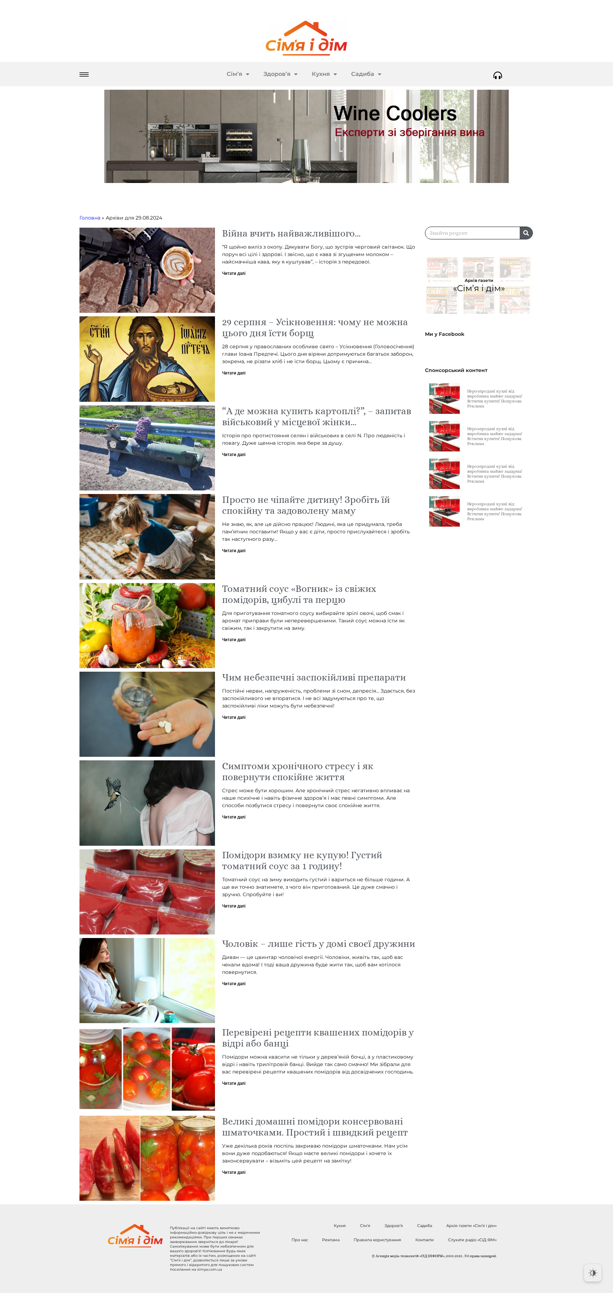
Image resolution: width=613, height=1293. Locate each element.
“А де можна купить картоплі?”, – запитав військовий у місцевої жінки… (316, 416)
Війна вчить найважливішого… (291, 233)
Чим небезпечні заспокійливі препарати (314, 677)
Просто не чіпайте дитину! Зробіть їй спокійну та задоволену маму (306, 505)
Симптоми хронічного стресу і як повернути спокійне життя (298, 771)
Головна (89, 218)
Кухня (321, 74)
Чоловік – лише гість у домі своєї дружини (318, 943)
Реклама (330, 1239)
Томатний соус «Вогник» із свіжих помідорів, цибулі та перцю (299, 594)
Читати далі (233, 273)
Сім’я (234, 74)
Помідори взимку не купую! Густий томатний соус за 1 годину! (302, 860)
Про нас (300, 1239)
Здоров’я (277, 74)
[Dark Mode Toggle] (592, 1272)
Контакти (424, 1239)
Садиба (362, 74)
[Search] (526, 233)
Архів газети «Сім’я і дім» (471, 1225)
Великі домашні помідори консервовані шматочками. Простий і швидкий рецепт (315, 1127)
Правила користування (377, 1239)
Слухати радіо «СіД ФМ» (472, 1239)
